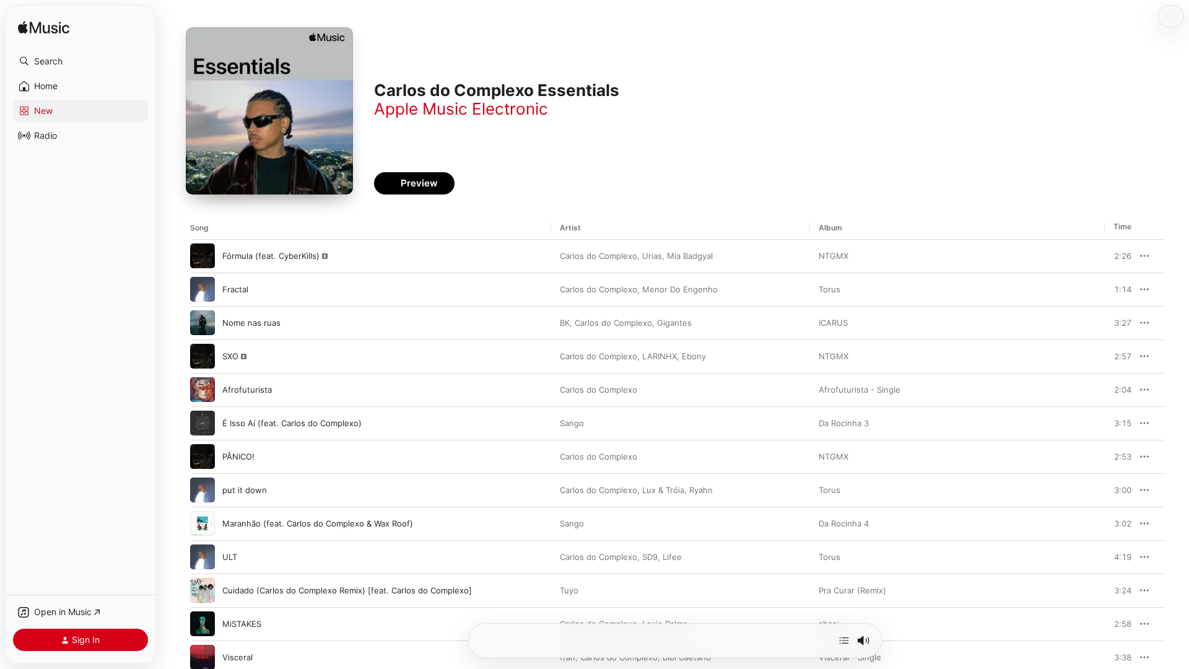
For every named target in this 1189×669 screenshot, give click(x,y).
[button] (80, 61)
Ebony (694, 356)
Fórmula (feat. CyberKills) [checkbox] (271, 256)
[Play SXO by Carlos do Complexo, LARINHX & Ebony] (202, 356)
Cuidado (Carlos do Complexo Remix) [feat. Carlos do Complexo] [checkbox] (347, 590)
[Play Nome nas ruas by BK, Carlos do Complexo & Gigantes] (202, 322)
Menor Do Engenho (680, 289)
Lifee (672, 557)
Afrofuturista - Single (859, 390)
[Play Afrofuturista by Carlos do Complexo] (202, 389)
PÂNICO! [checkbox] (238, 456)
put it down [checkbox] (244, 490)
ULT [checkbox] (229, 557)
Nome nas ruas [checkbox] (251, 323)
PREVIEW (1117, 256)
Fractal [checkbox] (235, 289)
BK (565, 323)
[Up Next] (844, 640)
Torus (829, 289)
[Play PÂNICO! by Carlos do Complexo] (202, 456)
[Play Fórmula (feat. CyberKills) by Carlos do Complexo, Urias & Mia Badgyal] (202, 255)
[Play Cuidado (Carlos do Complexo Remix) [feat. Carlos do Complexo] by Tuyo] (202, 590)
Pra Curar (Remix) (852, 590)
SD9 (650, 557)
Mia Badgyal (690, 256)
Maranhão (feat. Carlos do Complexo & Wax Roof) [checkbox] (317, 523)
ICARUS (833, 323)
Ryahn (701, 490)
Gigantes (674, 323)
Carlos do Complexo (598, 256)
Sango (572, 423)
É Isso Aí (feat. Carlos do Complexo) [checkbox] (292, 423)
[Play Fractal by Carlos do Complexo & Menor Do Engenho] (202, 289)
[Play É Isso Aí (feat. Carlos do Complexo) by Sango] (202, 423)
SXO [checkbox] (230, 356)
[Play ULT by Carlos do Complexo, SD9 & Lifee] (202, 556)
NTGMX (833, 256)
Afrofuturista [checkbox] (247, 390)
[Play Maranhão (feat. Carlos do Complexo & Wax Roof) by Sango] (202, 523)
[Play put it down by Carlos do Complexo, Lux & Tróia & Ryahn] (202, 490)
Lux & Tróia (663, 490)
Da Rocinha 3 (844, 423)
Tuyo (569, 590)
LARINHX (659, 356)
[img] (43, 28)
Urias (652, 256)
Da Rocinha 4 (844, 523)
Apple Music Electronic (461, 108)
